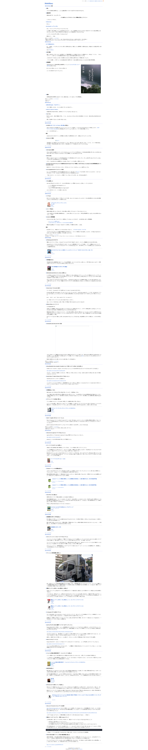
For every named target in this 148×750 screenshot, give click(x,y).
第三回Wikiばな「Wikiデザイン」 (54, 104)
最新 (96, 1)
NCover (77, 171)
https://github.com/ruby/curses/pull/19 (53, 437)
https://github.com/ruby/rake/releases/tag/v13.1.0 (55, 643)
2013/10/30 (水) (48, 363)
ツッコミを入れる (55, 38)
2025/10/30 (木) (48, 703)
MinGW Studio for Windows (52, 109)
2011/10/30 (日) (48, 285)
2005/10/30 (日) (48, 122)
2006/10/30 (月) (48, 147)
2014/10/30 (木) (48, 387)
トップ (87, 1)
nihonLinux (49, 21)
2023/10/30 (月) (48, 622)
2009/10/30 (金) (48, 237)
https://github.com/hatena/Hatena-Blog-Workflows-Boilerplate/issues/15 (60, 631)
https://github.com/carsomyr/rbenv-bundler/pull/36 (56, 370)
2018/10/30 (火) (48, 466)
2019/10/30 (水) (48, 492)
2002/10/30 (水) (48, 5)
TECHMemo (51, 49)
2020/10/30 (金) (48, 514)
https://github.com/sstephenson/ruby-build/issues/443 (56, 380)
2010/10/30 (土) (48, 257)
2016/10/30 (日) (48, 430)
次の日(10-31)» (100, 1)
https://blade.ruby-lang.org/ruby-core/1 (54, 708)
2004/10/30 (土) (48, 102)
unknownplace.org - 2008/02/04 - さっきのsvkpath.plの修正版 (61, 222)
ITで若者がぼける (50, 44)
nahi (82, 355)
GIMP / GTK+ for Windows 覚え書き (57, 125)
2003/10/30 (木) (48, 41)
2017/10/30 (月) (48, 442)
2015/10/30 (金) (48, 415)
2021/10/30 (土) (48, 534)
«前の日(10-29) (92, 1)
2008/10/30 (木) (48, 193)
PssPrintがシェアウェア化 (52, 26)
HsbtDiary (49, 3)
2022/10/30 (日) (48, 550)
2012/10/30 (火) (48, 321)
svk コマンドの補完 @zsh (54, 221)
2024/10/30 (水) (48, 650)
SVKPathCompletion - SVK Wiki (80, 229)
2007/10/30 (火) (48, 178)
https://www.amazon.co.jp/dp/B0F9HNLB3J (55, 744)
